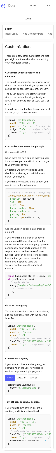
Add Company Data (33, 33)
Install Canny (11, 33)
